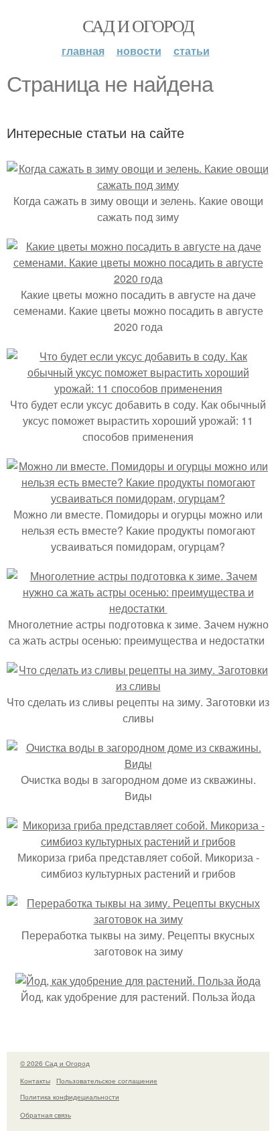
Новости (139, 50)
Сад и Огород (138, 25)
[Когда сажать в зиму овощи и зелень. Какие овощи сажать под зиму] (138, 184)
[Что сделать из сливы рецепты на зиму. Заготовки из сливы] (138, 685)
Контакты (35, 1080)
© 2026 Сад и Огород (55, 1063)
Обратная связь (45, 1115)
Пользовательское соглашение (106, 1080)
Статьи (192, 50)
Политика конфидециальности (69, 1097)
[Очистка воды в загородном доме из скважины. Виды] (138, 763)
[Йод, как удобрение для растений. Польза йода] (138, 980)
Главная (83, 50)
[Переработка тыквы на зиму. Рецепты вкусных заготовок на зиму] (138, 919)
